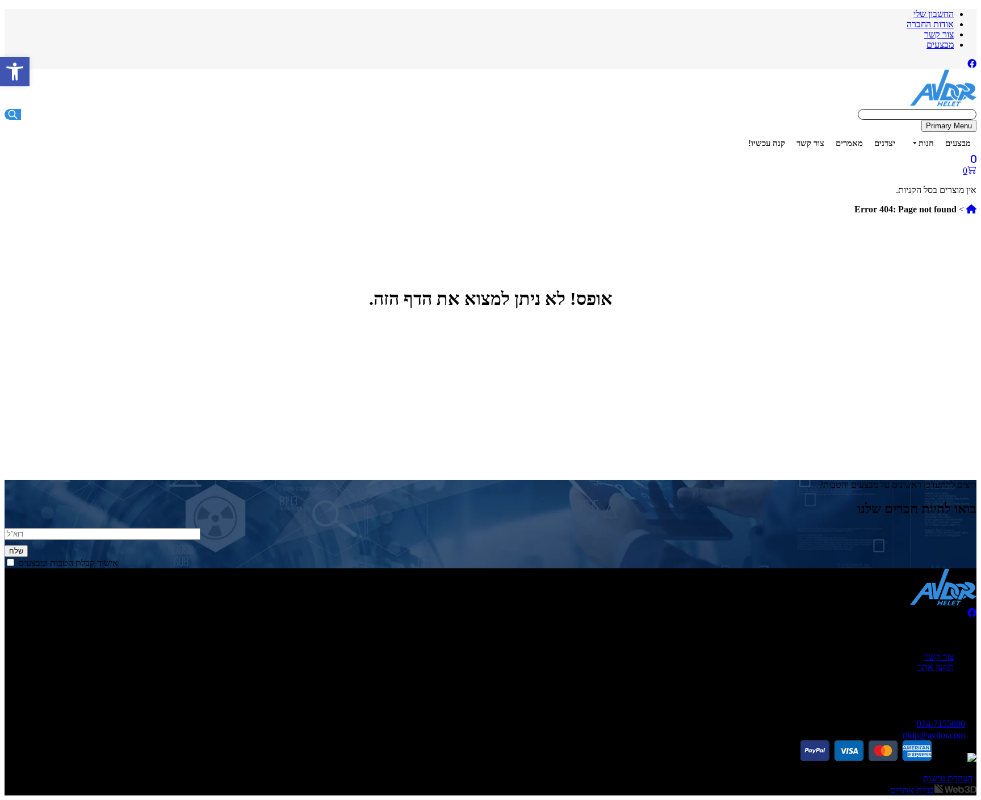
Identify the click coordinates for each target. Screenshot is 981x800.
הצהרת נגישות (947, 778)
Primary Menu (949, 126)
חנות (926, 143)
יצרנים (884, 143)
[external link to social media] (971, 64)
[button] (15, 71)
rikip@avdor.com (934, 735)
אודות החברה (930, 24)
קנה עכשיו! (766, 143)
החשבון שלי (933, 14)
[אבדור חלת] (943, 103)
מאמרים (849, 143)
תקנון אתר (935, 667)
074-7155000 (941, 723)
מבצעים (940, 44)
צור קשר (939, 34)
